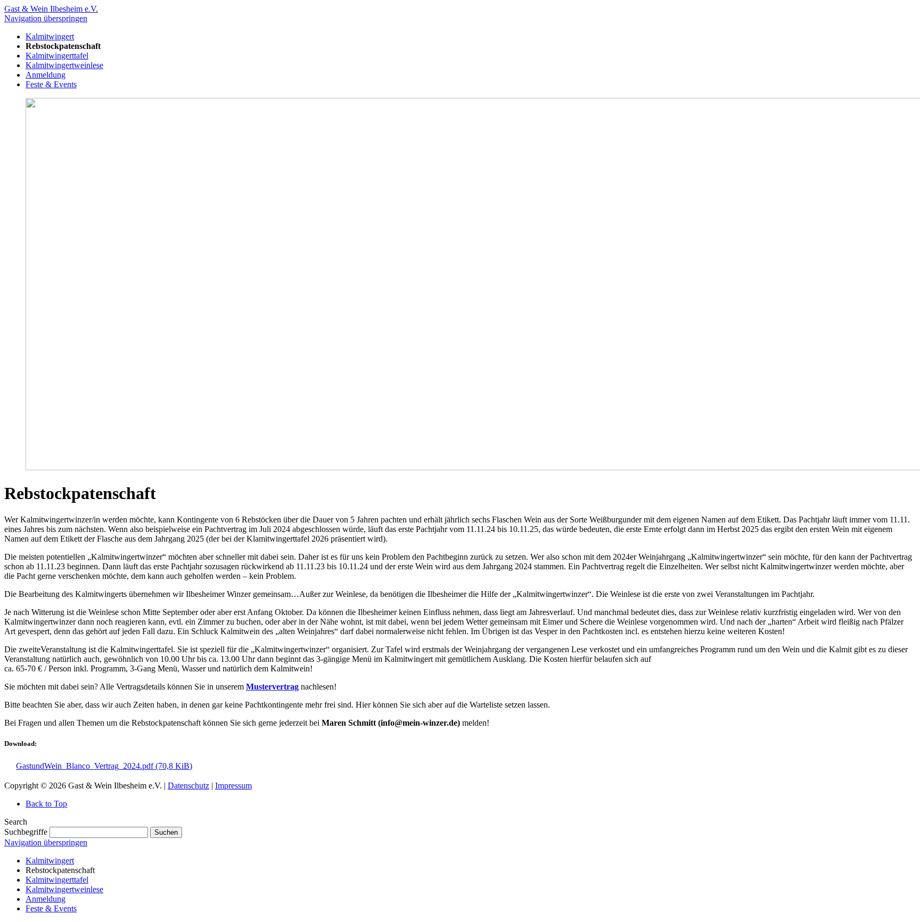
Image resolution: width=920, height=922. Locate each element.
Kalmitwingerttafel (57, 879)
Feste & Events (51, 908)
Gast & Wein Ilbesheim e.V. (51, 8)
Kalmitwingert (50, 860)
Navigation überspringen (45, 18)
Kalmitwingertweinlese (64, 889)
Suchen (166, 832)
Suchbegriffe (25, 831)
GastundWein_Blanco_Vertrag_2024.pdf (104, 765)
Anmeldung (45, 898)
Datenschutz (188, 785)
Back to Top (46, 803)
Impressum (233, 785)
